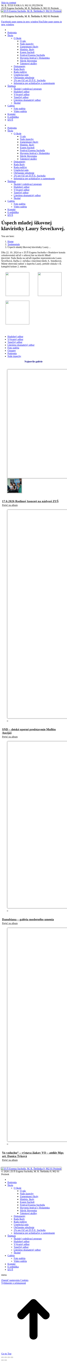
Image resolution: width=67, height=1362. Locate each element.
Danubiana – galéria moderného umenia (28, 919)
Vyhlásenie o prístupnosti (13, 1283)
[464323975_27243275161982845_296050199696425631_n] (50, 295)
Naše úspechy (14, 356)
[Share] (5, 1357)
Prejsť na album (10, 505)
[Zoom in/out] (12, 1357)
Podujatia (12, 353)
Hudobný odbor (15, 336)
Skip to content (8, 2)
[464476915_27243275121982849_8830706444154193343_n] (17, 323)
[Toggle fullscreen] (8, 1357)
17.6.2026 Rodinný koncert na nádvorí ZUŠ (30, 501)
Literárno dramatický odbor (20, 345)
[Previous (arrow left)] (2, 1360)
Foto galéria (13, 347)
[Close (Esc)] (2, 1357)
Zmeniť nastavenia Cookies (14, 1280)
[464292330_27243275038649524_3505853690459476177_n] (17, 295)
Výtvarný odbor (15, 339)
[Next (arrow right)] (5, 1360)
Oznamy (11, 350)
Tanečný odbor (14, 342)
